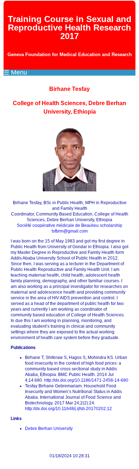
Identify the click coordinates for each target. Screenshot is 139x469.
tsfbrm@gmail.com (70, 231)
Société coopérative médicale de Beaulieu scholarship (69, 225)
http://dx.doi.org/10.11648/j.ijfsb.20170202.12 (68, 408)
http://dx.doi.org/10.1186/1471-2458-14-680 (86, 380)
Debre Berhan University (49, 428)
